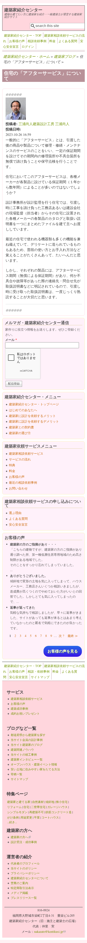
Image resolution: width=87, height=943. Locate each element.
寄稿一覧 (16, 774)
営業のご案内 (19, 883)
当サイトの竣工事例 (24, 754)
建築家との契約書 (21, 427)
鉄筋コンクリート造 (59, 812)
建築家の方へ (21, 837)
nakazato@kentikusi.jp (50, 931)
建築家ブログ (64, 56)
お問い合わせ (18, 488)
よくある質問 (67, 41)
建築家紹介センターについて (29, 878)
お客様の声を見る (63, 651)
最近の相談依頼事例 (23, 482)
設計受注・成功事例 (24, 842)
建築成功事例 (19, 709)
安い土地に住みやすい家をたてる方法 (35, 769)
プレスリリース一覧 (24, 898)
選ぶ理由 (15, 513)
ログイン (28, 46)
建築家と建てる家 (18, 802)
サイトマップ (40, 677)
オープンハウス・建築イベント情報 (34, 764)
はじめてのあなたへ (23, 410)
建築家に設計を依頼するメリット (32, 416)
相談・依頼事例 (39, 671)
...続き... (12, 822)
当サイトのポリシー (24, 868)
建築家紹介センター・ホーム (26, 56)
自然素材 (38, 802)
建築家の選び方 (20, 433)
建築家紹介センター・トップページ (34, 404)
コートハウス (50, 817)
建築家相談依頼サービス (26, 453)
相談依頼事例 (37, 41)
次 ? (61, 636)
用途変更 (26, 817)
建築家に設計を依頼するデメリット (34, 421)
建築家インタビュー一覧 (27, 759)
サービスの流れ (20, 459)
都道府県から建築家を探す (28, 735)
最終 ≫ (73, 636)
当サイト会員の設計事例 (27, 740)
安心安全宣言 (18, 524)
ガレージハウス (57, 807)
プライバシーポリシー (25, 873)
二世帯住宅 (38, 807)
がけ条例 (13, 817)
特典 (12, 465)
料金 (52, 41)
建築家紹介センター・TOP (22, 35)
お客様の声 (17, 41)
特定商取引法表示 (22, 888)
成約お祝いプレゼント (25, 713)
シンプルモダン (17, 812)
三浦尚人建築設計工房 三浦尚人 (44, 123)
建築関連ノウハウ (22, 750)
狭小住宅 (62, 802)
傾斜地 (50, 802)
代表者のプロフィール (25, 863)
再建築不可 (36, 812)
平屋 (37, 817)
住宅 (26, 807)
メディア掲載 (19, 893)
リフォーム (14, 807)
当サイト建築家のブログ (27, 745)
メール (11, 339)
